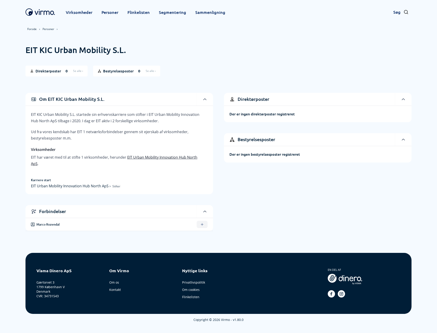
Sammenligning (210, 12)
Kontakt (115, 289)
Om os (114, 282)
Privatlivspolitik (193, 282)
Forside (32, 29)
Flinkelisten (138, 12)
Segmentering (172, 12)
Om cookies (191, 289)
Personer (110, 12)
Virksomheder (79, 12)
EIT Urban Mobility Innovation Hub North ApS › (71, 185)
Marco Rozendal (48, 224)
